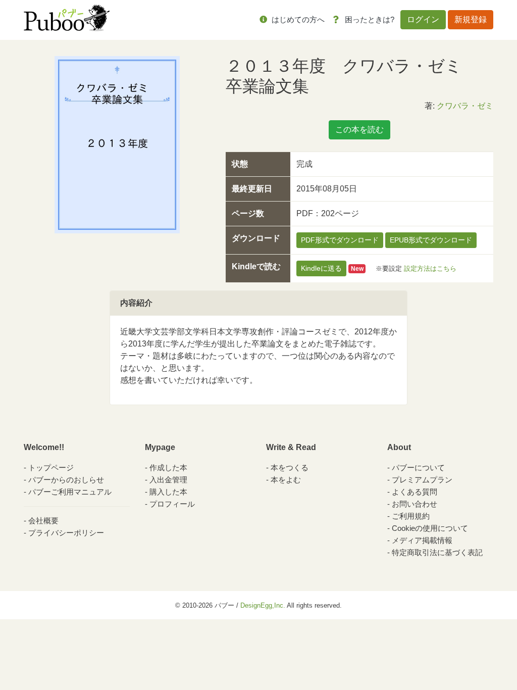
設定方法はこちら (430, 268)
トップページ (51, 467)
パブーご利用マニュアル (70, 491)
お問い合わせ (414, 504)
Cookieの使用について (430, 528)
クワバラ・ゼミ (465, 106)
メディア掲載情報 (422, 540)
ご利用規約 (411, 516)
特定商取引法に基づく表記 (437, 552)
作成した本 (168, 467)
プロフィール (172, 504)
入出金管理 (168, 479)
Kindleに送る (321, 268)
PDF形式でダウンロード (340, 240)
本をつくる (289, 467)
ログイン (423, 19)
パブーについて (418, 467)
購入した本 (168, 491)
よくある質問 (414, 491)
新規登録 (470, 19)
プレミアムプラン (422, 479)
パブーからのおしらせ (66, 479)
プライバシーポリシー (66, 532)
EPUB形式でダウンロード (431, 240)
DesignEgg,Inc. (262, 605)
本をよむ (286, 479)
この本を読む (359, 129)
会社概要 (43, 520)
